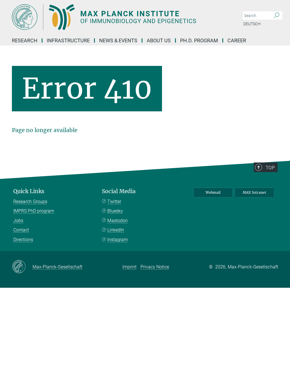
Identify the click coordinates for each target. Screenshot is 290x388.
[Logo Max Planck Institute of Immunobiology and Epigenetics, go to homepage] (118, 17)
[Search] (276, 16)
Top (270, 167)
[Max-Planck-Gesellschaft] (22, 267)
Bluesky (115, 211)
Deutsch (252, 24)
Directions (23, 239)
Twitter (114, 201)
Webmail (213, 192)
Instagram (117, 239)
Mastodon (117, 220)
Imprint (129, 267)
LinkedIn (115, 230)
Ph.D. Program (199, 40)
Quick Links (28, 191)
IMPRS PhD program (33, 211)
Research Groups (30, 201)
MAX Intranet (254, 192)
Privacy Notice (154, 267)
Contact (21, 230)
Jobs (18, 220)
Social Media (119, 191)
